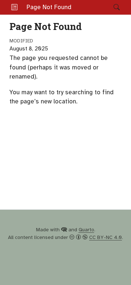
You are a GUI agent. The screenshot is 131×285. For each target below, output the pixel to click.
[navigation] (92, 7)
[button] (14, 7)
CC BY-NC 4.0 (105, 237)
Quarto (86, 230)
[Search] (110, 7)
